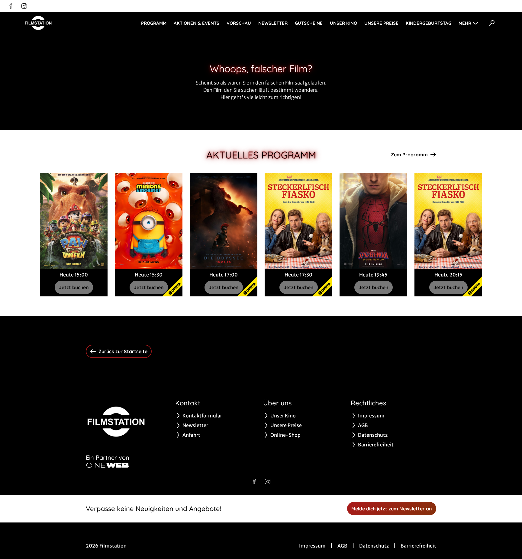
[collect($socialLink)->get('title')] (11, 6)
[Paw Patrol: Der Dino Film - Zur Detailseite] (74, 221)
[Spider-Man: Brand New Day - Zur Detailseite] (373, 221)
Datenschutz (374, 546)
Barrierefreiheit (418, 546)
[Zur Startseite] (66, 23)
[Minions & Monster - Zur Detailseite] (148, 221)
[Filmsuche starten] (492, 23)
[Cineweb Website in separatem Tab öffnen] (107, 465)
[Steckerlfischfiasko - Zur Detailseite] (298, 221)
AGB (342, 546)
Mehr (465, 23)
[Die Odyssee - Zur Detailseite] (223, 221)
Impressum (312, 546)
